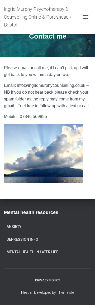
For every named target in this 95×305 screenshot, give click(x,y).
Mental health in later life (32, 252)
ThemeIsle (65, 292)
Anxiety (14, 226)
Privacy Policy (47, 280)
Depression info (22, 239)
